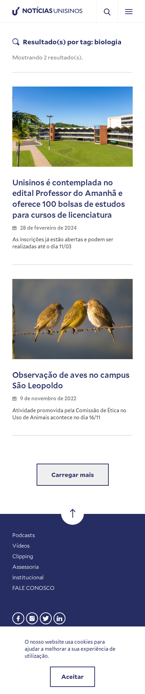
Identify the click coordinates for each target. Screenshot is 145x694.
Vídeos (21, 545)
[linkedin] (59, 617)
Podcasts (23, 535)
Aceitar (72, 677)
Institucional (28, 577)
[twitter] (46, 617)
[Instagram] (32, 617)
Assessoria (25, 566)
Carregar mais (72, 475)
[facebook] (18, 617)
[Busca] (107, 11)
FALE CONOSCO (33, 587)
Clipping (22, 556)
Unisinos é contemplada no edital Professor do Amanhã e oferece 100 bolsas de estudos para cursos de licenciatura (68, 198)
